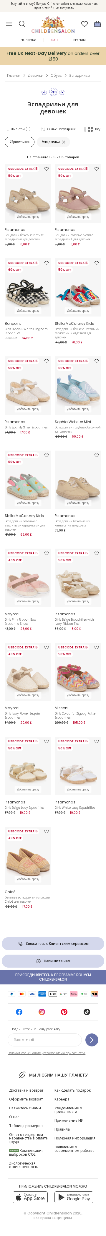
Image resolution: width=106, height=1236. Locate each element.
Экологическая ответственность (23, 1165)
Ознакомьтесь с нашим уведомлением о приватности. (46, 1053)
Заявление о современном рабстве (74, 1148)
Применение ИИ (69, 1120)
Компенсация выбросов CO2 (26, 1152)
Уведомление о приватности (68, 1109)
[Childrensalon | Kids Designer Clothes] (53, 22)
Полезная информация (74, 1138)
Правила (62, 1129)
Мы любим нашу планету (58, 1075)
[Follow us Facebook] (19, 1013)
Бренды (79, 40)
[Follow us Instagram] (42, 1013)
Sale (54, 40)
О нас (14, 1116)
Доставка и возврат (26, 1090)
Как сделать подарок (72, 1090)
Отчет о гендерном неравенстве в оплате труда (28, 1138)
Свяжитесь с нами (25, 1108)
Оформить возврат (26, 1099)
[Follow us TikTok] (87, 1013)
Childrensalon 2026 (64, 1213)
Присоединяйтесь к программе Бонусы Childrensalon (53, 977)
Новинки (28, 40)
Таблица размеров (26, 1125)
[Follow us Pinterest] (64, 1013)
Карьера (61, 1099)
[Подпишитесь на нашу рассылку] (91, 1039)
